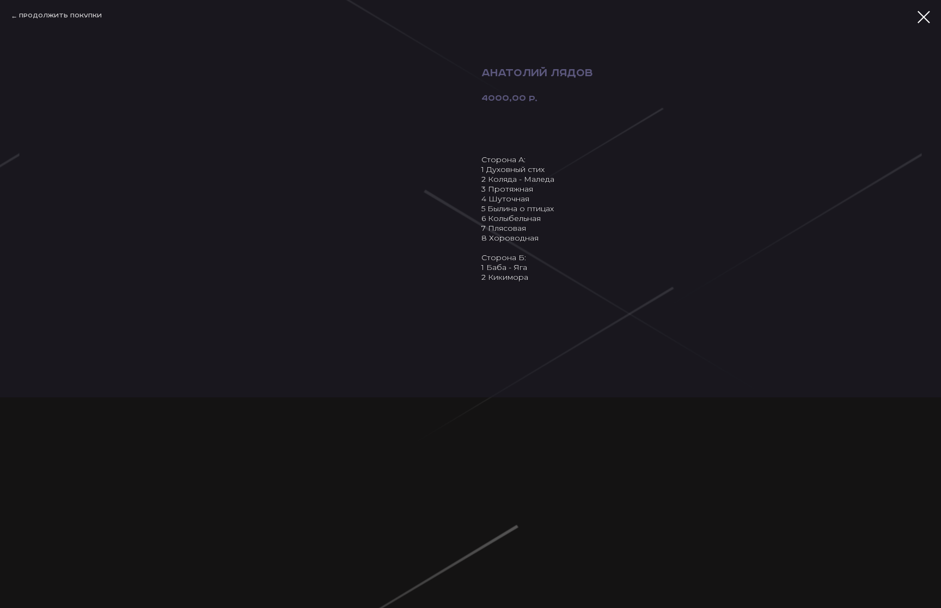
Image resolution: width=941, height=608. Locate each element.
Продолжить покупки (60, 16)
